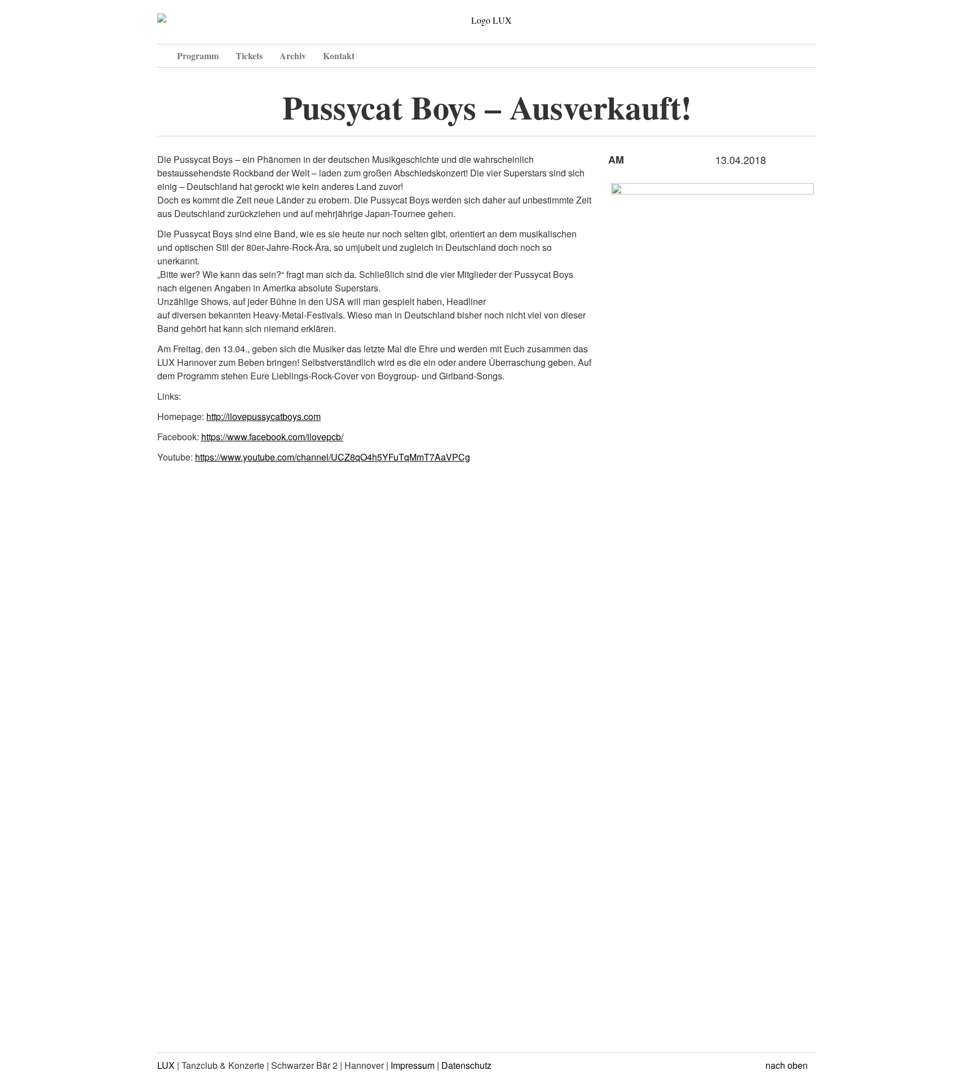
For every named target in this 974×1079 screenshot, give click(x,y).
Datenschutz (466, 1065)
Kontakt (339, 55)
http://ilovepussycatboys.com (263, 416)
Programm (198, 55)
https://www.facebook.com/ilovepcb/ (272, 436)
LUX (166, 1065)
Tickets (249, 55)
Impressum (413, 1065)
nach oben (787, 1065)
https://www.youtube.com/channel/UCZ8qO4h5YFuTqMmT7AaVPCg (332, 456)
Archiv (293, 55)
